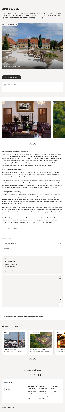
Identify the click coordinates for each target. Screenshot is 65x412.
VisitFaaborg (42, 391)
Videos (53, 394)
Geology (53, 391)
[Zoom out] (60, 304)
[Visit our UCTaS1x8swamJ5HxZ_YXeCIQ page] (34, 374)
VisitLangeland (43, 394)
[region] (32, 291)
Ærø (29, 398)
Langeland (31, 396)
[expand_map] (60, 278)
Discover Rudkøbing (10, 77)
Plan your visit (55, 396)
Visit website (10, 84)
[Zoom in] (60, 300)
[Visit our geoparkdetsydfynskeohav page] (25, 374)
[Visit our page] (30, 374)
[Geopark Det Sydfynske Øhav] (8, 383)
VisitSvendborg (43, 396)
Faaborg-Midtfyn (32, 391)
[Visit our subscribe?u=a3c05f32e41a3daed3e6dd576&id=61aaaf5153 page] (39, 374)
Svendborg (31, 394)
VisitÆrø (41, 398)
